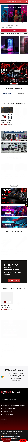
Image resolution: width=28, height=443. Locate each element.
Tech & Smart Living (10, 56)
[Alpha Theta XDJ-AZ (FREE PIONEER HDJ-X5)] (21, 113)
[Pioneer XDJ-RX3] (21, 167)
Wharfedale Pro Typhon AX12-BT (5, 306)
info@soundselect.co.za (9, 408)
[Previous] (12, 60)
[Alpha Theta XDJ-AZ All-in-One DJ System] (7, 167)
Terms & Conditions (14, 433)
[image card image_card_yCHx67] (14, 147)
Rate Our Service (14, 280)
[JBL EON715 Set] (7, 113)
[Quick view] (10, 117)
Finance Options (5, 429)
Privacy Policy (4, 433)
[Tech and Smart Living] (10, 45)
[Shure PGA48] (21, 240)
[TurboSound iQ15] (21, 298)
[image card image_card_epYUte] (14, 136)
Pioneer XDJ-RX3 (19, 174)
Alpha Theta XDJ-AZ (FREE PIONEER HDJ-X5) (21, 121)
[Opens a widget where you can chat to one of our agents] (23, 440)
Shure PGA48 (18, 248)
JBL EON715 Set (5, 120)
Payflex (3, 432)
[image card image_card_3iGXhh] (14, 222)
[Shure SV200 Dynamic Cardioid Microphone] (7, 240)
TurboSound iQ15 (19, 305)
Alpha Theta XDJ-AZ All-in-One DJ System (7, 175)
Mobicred (3, 434)
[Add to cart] (5, 117)
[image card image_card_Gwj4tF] (14, 211)
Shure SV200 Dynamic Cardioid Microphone (7, 249)
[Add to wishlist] (7, 117)
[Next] (16, 60)
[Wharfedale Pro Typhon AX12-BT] (7, 298)
